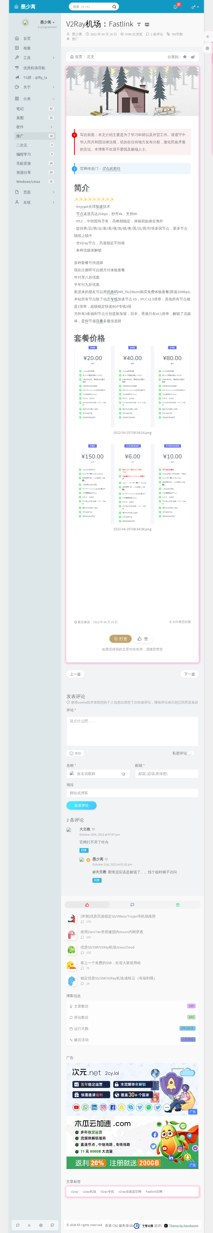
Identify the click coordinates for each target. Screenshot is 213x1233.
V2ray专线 (107, 1191)
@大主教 (99, 871)
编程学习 (34, 154)
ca (83, 206)
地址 (70, 784)
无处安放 (34, 163)
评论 (71, 710)
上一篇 (75, 674)
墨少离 (77, 34)
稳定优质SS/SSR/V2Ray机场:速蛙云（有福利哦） (119, 978)
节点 (79, 213)
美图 (34, 117)
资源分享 (34, 172)
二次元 (34, 145)
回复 (84, 850)
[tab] (87, 904)
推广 (34, 136)
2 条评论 (157, 34)
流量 (99, 321)
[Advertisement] (132, 572)
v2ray (74, 1191)
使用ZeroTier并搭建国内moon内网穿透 (112, 931)
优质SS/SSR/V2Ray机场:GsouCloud (108, 947)
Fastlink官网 (154, 1191)
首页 (78, 56)
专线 (114, 299)
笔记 (34, 108)
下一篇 (189, 674)
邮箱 (140, 765)
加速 (99, 206)
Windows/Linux (34, 181)
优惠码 (112, 291)
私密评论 (179, 753)
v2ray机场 (89, 1191)
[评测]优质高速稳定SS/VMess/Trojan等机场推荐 (118, 916)
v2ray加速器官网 (129, 1191)
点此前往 (113, 168)
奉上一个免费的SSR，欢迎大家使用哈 (111, 962)
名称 (71, 765)
